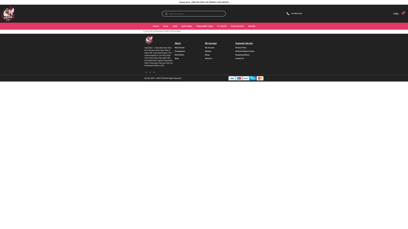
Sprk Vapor (187, 26)
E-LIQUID (222, 26)
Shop (165, 26)
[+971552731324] (288, 13)
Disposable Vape (205, 26)
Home (156, 26)
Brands (251, 26)
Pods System (237, 26)
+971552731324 (296, 13)
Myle (175, 26)
